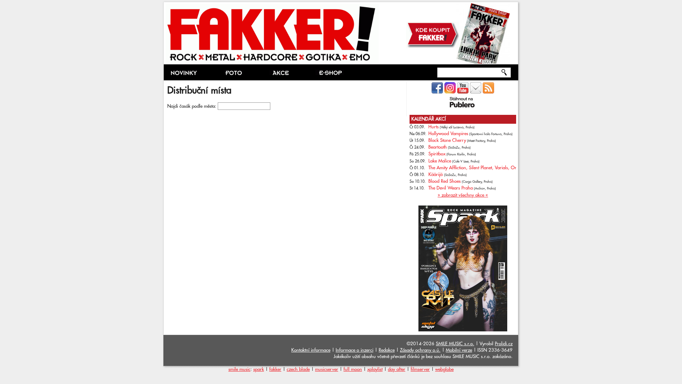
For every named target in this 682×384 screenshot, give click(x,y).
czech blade (298, 369)
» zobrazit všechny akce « (463, 195)
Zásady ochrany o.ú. (420, 350)
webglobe (444, 369)
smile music (239, 369)
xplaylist (375, 369)
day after (396, 369)
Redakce (387, 350)
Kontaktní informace (310, 350)
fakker (275, 369)
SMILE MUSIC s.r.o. (455, 343)
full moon (352, 369)
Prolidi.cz (504, 343)
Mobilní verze (459, 350)
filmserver (420, 369)
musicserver (326, 369)
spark (258, 369)
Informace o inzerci (354, 350)
